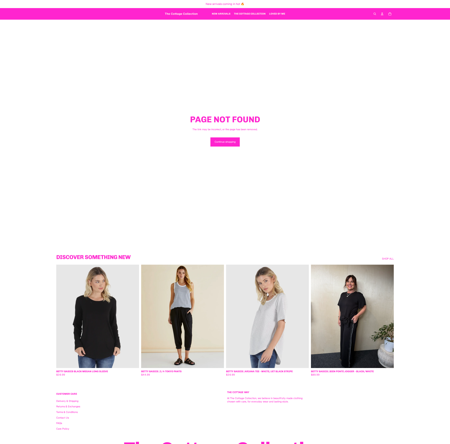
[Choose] (133, 362)
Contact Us (62, 417)
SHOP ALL (388, 258)
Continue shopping (225, 141)
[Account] (382, 14)
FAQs (59, 423)
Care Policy (62, 428)
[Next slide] (133, 316)
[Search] (375, 14)
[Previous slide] (61, 316)
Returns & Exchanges (68, 406)
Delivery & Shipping (67, 400)
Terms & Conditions (67, 412)
